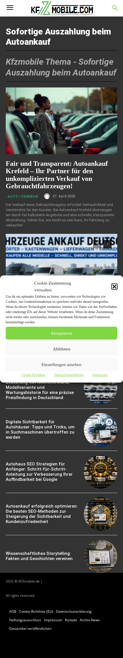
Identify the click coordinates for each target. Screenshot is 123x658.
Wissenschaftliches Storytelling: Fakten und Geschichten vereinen (39, 556)
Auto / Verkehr (22, 196)
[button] (114, 286)
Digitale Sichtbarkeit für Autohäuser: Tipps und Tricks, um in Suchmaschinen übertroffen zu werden (40, 429)
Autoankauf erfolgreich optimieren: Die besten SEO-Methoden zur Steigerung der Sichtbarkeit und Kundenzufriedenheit (42, 514)
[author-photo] (47, 196)
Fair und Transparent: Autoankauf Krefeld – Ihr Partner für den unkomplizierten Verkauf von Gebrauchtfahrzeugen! (57, 175)
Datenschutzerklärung (69, 375)
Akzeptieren (61, 333)
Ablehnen (61, 349)
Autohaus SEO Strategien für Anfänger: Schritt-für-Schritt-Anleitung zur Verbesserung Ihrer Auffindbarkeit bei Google (39, 471)
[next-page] (107, 244)
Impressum (100, 375)
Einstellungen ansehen (61, 364)
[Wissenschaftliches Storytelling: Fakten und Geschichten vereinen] (100, 556)
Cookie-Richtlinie (33, 375)
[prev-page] (97, 244)
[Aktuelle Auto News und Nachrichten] (61, 8)
